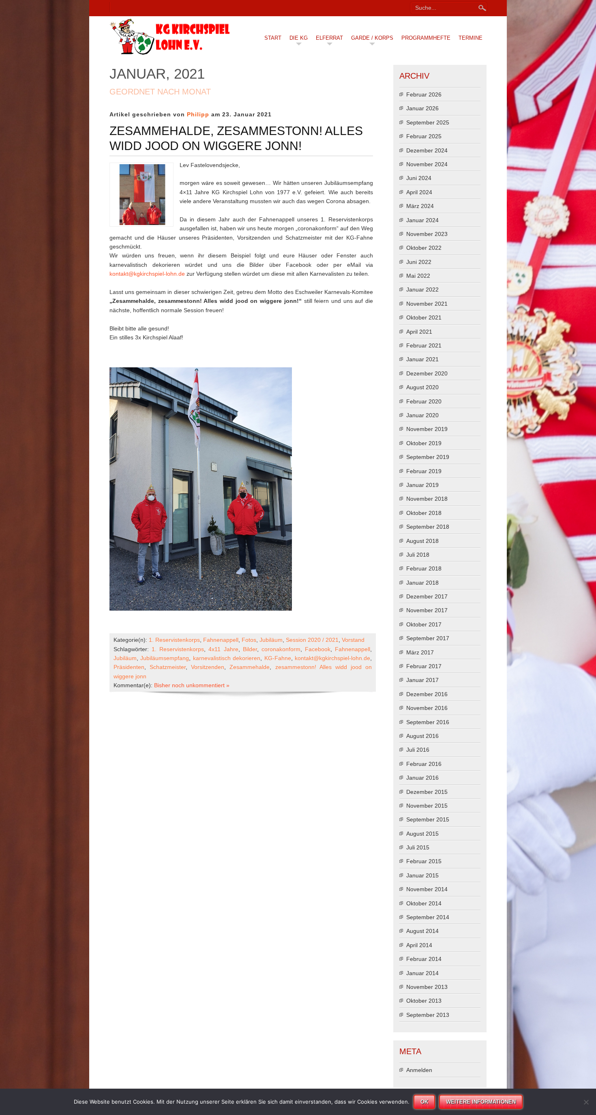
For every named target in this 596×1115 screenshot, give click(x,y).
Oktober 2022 (424, 247)
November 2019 (427, 429)
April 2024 (419, 192)
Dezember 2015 (427, 792)
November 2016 (427, 708)
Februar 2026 (424, 94)
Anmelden (419, 1070)
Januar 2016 (422, 777)
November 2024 (427, 164)
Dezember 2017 (427, 596)
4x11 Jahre (223, 649)
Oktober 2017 (424, 624)
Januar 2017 (422, 680)
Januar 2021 (422, 359)
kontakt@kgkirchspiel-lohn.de (147, 273)
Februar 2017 (424, 666)
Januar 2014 (422, 973)
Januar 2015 (422, 875)
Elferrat (329, 38)
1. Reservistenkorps (174, 640)
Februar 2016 (424, 764)
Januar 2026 (422, 108)
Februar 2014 (424, 959)
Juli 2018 (417, 554)
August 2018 (422, 541)
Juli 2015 (417, 847)
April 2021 (419, 331)
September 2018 (427, 526)
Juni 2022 (418, 262)
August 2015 (422, 833)
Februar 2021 (424, 345)
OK (424, 1102)
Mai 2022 (418, 275)
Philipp (198, 114)
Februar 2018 (424, 568)
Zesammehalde (249, 667)
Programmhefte (425, 38)
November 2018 (427, 498)
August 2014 (422, 931)
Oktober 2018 (424, 513)
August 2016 (422, 736)
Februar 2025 (424, 136)
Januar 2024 (422, 220)
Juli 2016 (417, 749)
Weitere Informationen (481, 1102)
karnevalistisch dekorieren (226, 658)
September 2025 (427, 122)
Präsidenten (129, 667)
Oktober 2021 (424, 317)
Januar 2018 (422, 582)
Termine (470, 38)
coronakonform (281, 649)
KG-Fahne (277, 658)
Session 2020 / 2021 (312, 640)
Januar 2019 (422, 485)
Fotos (249, 640)
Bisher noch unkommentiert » (191, 685)
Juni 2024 (418, 178)
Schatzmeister (168, 667)
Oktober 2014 (424, 903)
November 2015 (427, 805)
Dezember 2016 (427, 694)
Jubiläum (271, 640)
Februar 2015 (424, 861)
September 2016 (427, 722)
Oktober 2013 (424, 1000)
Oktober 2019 (424, 443)
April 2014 (419, 945)
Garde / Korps (372, 38)
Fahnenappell (220, 640)
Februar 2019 (424, 471)
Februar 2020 (424, 401)
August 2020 (422, 387)
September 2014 (427, 917)
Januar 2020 (422, 415)
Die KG (298, 38)
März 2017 (420, 652)
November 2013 (427, 987)
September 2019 (427, 457)
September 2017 (427, 638)
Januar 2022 (422, 289)
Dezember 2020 (427, 373)
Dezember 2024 (427, 150)
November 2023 (427, 234)
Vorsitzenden (207, 667)
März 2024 (420, 206)
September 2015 (427, 819)
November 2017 (427, 610)
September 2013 (427, 1015)
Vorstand (353, 640)
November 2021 (427, 303)
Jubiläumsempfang (164, 658)
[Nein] (586, 1102)
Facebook (317, 649)
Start (272, 38)
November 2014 (427, 889)
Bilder (250, 649)
